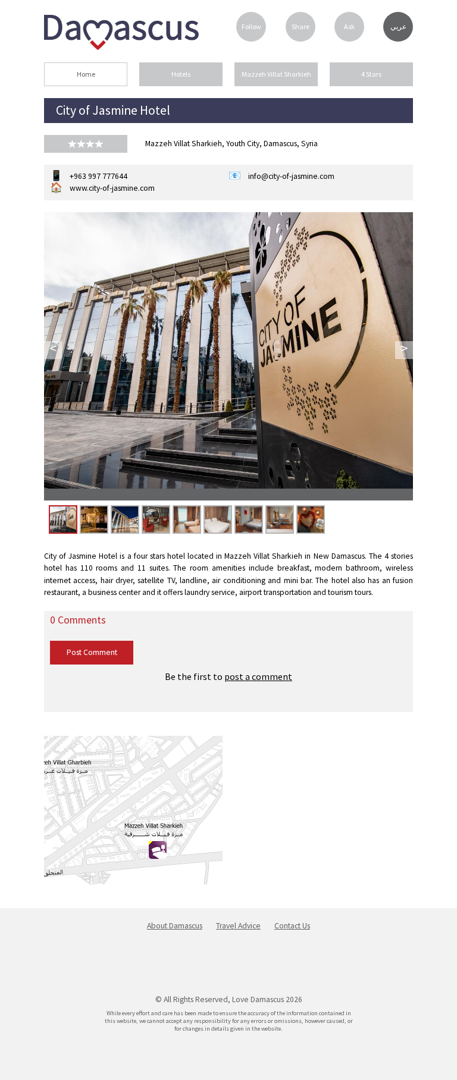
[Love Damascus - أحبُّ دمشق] (121, 46)
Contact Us (292, 926)
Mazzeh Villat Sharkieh (276, 74)
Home (86, 74)
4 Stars (371, 74)
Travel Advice (238, 926)
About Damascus (174, 926)
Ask (349, 26)
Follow (251, 26)
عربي (398, 26)
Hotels (180, 74)
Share (300, 26)
